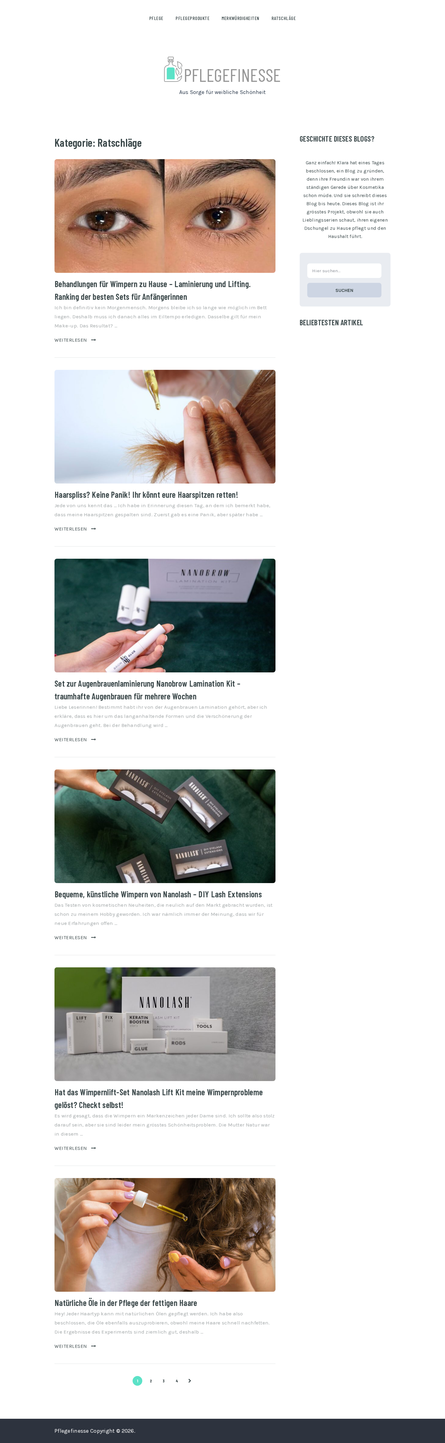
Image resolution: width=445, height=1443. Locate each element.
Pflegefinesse (232, 74)
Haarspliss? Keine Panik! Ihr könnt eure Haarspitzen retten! (146, 494)
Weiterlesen (70, 340)
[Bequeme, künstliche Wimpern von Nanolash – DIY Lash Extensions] (164, 826)
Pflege (156, 18)
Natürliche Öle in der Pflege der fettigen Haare (125, 1302)
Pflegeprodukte (192, 18)
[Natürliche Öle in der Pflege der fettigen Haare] (164, 1235)
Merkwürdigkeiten (240, 18)
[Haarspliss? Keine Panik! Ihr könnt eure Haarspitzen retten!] (164, 427)
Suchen (344, 290)
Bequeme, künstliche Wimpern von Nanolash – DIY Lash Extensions (158, 894)
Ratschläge (284, 18)
